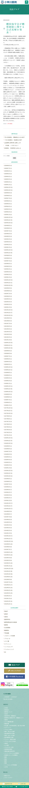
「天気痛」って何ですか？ (11, 145)
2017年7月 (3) (8, 421)
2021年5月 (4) (8, 329)
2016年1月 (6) (8, 467)
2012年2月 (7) (8, 595)
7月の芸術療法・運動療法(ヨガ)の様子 (14, 137)
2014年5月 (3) (8, 522)
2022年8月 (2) (8, 290)
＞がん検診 (6, 745)
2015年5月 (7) (8, 489)
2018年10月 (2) (8, 391)
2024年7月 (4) (8, 231)
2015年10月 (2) (8, 476)
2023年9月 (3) (8, 255)
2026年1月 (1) (8, 184)
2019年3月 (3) (8, 378)
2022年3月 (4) (8, 301)
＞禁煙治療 (6, 723)
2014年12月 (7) (8, 503)
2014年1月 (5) (8, 533)
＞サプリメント (7, 727)
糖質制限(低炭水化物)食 (10, 622)
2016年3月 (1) (8, 462)
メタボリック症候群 (9, 635)
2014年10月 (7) (8, 508)
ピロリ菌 (6, 641)
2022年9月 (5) (8, 288)
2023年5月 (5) (8, 266)
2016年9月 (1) (8, 446)
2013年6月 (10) (8, 552)
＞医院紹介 (6, 710)
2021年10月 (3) (8, 315)
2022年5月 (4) (8, 299)
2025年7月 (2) (8, 198)
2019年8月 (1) (8, 372)
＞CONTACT (13, 697)
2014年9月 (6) (8, 511)
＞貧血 (5, 759)
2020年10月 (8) (8, 348)
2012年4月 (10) (8, 590)
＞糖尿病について (7, 711)
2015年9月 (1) (8, 478)
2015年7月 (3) (8, 484)
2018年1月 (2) (8, 405)
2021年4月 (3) (8, 331)
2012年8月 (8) (8, 579)
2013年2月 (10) (8, 563)
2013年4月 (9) (8, 557)
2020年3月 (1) (8, 364)
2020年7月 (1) (8, 356)
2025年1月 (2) (8, 214)
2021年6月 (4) (8, 326)
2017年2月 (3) (8, 432)
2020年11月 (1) (8, 345)
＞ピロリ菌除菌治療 (8, 721)
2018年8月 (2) (8, 397)
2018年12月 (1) (8, 386)
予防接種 (6, 633)
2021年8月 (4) (8, 320)
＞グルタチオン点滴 (8, 747)
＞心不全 (5, 767)
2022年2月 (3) (8, 304)
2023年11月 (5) (8, 252)
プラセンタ (7, 638)
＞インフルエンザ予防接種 (10, 765)
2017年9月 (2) (8, 416)
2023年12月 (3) (8, 250)
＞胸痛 (5, 763)
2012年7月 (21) (8, 582)
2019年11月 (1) (8, 369)
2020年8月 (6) (8, 353)
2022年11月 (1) (8, 282)
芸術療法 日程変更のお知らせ (12, 148)
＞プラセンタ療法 (7, 729)
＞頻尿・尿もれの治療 (8, 731)
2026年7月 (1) (8, 168)
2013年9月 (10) (8, 544)
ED (5, 652)
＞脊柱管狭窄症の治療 (8, 733)
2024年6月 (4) (8, 233)
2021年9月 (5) (8, 318)
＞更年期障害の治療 (8, 737)
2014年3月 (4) (8, 527)
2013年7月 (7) (8, 549)
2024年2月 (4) (8, 244)
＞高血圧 (5, 713)
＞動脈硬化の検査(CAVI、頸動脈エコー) (13, 717)
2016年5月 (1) (8, 457)
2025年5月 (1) (8, 203)
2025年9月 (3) (8, 192)
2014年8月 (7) (8, 514)
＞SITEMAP (6, 697)
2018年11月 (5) (8, 388)
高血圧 (6, 611)
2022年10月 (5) (8, 285)
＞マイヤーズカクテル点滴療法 (11, 753)
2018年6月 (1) (8, 402)
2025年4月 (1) (8, 206)
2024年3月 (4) (8, 241)
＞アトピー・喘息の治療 (9, 739)
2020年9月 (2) (8, 350)
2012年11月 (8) (8, 571)
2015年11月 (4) (8, 473)
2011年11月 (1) (8, 604)
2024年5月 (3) (8, 236)
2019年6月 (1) (8, 375)
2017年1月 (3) (8, 435)
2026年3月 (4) (8, 179)
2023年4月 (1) (8, 269)
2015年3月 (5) (8, 495)
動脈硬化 (6, 630)
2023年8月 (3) (8, 258)
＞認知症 (5, 719)
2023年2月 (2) (8, 274)
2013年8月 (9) (8, 546)
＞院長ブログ (6, 775)
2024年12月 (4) (8, 217)
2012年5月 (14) (8, 587)
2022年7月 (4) (8, 293)
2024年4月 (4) (8, 239)
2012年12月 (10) (8, 568)
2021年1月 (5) (8, 339)
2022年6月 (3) (8, 296)
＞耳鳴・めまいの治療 (8, 735)
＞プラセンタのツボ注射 (9, 741)
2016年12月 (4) (8, 437)
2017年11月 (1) (8, 410)
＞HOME (5, 708)
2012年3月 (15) (8, 593)
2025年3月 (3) (8, 209)
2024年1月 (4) (8, 247)
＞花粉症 (5, 743)
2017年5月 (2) (8, 427)
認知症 (6, 614)
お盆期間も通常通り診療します (12, 142)
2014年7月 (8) (8, 516)
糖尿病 (6, 625)
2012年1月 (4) (8, 598)
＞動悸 (5, 761)
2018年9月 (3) (8, 394)
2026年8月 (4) (8, 165)
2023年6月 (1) (8, 263)
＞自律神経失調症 (7, 749)
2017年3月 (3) (8, 429)
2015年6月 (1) (8, 486)
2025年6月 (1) (8, 201)
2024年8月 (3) (8, 228)
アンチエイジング (9, 649)
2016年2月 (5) (8, 465)
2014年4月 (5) (8, 525)
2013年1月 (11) (8, 565)
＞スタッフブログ (7, 777)
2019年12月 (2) (8, 367)
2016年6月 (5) (8, 454)
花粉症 (6, 616)
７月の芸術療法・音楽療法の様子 (13, 140)
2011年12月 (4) (8, 601)
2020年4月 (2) (8, 361)
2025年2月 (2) (8, 211)
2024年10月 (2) (8, 222)
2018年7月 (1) (8, 399)
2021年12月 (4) (8, 310)
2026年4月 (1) (8, 176)
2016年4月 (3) (8, 459)
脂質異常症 (7, 619)
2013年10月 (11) (8, 541)
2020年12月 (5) (8, 342)
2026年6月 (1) (8, 171)
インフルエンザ (8, 646)
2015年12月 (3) (8, 470)
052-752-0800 (9, 699)
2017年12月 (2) (8, 408)
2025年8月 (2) (8, 195)
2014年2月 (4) (8, 530)
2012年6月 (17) (8, 584)
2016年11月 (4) (8, 440)
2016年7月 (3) (8, 451)
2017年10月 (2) (8, 413)
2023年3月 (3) (8, 271)
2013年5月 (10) (8, 555)
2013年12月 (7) (8, 535)
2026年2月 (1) (8, 182)
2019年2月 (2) (8, 380)
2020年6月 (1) (8, 359)
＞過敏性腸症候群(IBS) (9, 751)
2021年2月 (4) (8, 337)
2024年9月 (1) (8, 225)
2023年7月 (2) (8, 261)
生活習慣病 (7, 627)
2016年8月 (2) (8, 448)
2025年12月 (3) (8, 187)
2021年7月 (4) (8, 323)
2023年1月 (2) (8, 277)
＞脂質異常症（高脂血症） (10, 715)
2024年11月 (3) (8, 220)
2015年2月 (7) (8, 497)
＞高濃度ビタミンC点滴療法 (10, 755)
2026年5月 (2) (8, 173)
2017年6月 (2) (8, 424)
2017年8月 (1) (8, 418)
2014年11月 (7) (8, 506)
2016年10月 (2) (8, 443)
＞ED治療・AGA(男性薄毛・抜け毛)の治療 (14, 725)
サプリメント (7, 644)
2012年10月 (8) (8, 574)
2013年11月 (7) (8, 538)
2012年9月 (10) (8, 576)
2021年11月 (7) (8, 312)
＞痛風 (5, 757)
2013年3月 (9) (8, 560)
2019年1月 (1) (8, 383)
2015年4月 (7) (8, 492)
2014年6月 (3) (8, 519)
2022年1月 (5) (8, 307)
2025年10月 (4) (8, 190)
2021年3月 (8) (8, 334)
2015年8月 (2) (8, 481)
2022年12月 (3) (8, 280)
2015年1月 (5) (8, 500)
